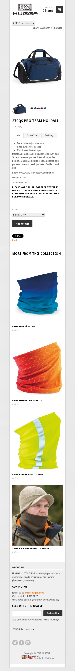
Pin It (15, 240)
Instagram (28, 642)
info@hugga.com (34, 592)
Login (58, 28)
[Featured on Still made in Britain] (37, 658)
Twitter (15, 642)
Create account (42, 28)
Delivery (49, 135)
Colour (15, 209)
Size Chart (32, 135)
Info (18, 135)
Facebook (21, 642)
